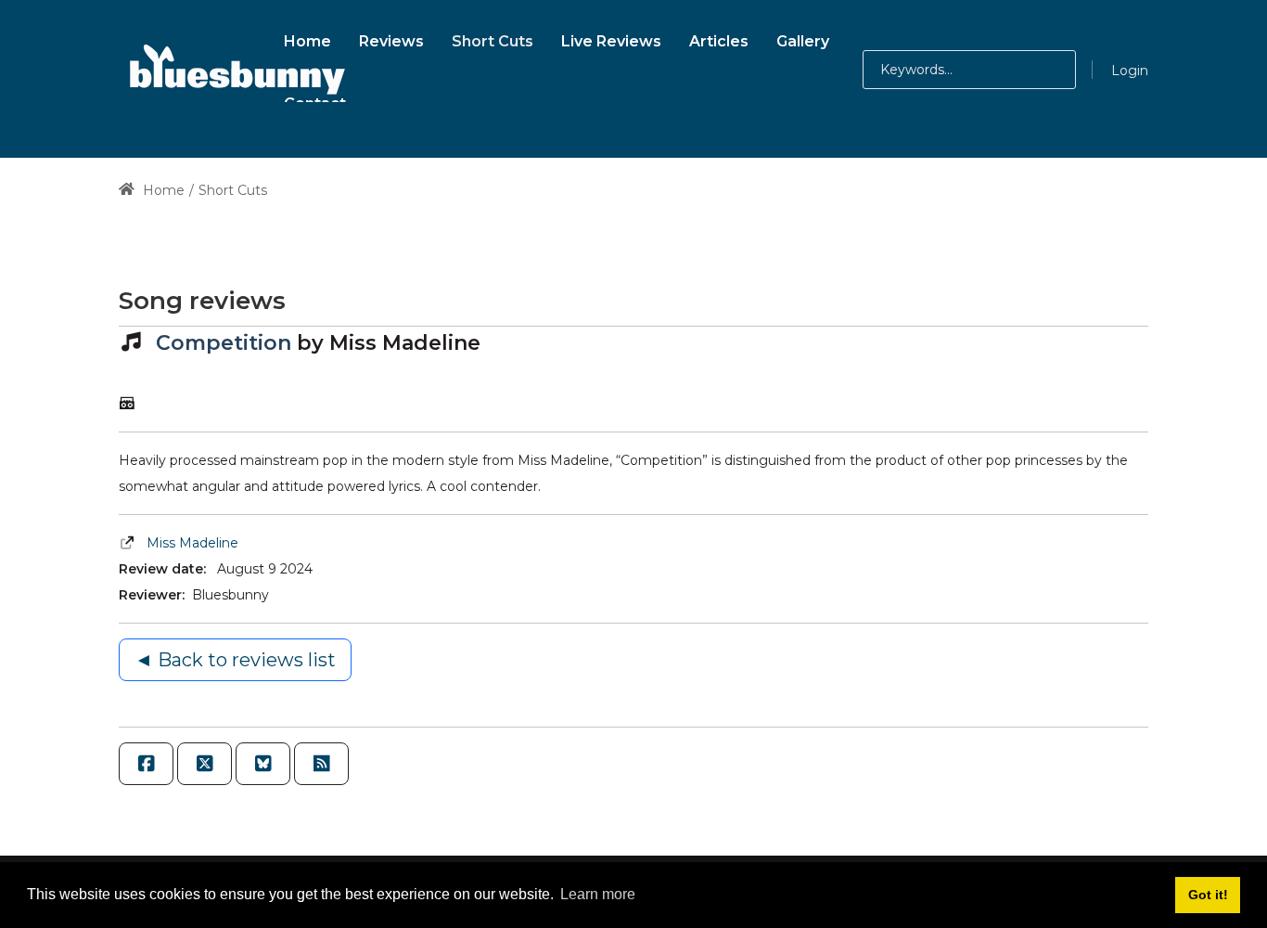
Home (162, 190)
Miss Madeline (192, 543)
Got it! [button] (1208, 894)
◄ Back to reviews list (235, 660)
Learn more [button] (597, 894)
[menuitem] (307, 38)
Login (1129, 70)
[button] (1036, 69)
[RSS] (321, 763)
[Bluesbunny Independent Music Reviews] (235, 69)
